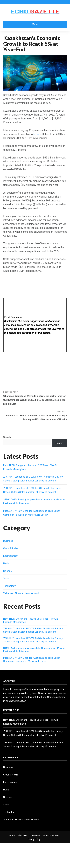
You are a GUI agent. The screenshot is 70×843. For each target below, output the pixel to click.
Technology (9, 585)
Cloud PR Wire (10, 548)
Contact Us (35, 835)
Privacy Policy (34, 839)
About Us (22, 835)
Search (7, 437)
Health (6, 563)
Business (8, 540)
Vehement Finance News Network (21, 593)
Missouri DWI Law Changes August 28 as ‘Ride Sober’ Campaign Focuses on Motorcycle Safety (31, 659)
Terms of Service (50, 835)
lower (36, 134)
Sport (6, 578)
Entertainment (10, 555)
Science (7, 570)
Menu (35, 24)
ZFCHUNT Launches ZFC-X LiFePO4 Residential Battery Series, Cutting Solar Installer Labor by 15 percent (33, 630)
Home (12, 835)
